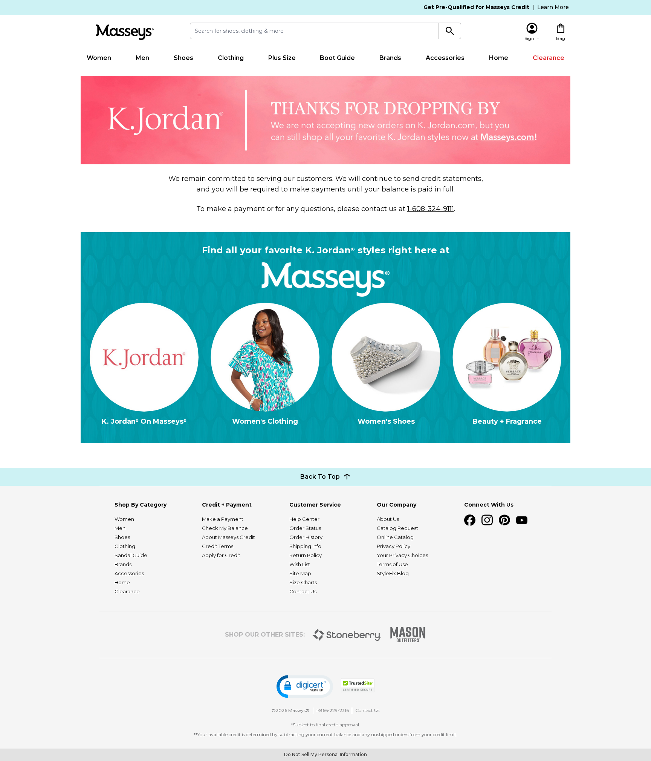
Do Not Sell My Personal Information (325, 754)
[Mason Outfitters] (407, 634)
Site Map (300, 573)
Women (99, 57)
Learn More (553, 7)
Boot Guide (337, 57)
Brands (390, 57)
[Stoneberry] (346, 634)
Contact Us (302, 591)
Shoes (183, 57)
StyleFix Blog (393, 573)
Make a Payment (222, 519)
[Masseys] (125, 32)
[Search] (450, 31)
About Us (388, 519)
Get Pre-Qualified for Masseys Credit (476, 7)
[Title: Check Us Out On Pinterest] (504, 520)
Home (498, 57)
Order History (305, 537)
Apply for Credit (221, 555)
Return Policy (305, 555)
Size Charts (303, 582)
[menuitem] (99, 58)
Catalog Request (397, 528)
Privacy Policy (393, 546)
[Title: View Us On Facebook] (469, 520)
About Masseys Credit (228, 537)
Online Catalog (395, 537)
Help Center (304, 519)
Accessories (445, 57)
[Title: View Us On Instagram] (487, 520)
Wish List (299, 564)
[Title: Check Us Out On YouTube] (521, 520)
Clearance (548, 57)
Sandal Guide (131, 555)
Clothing (231, 57)
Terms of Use (392, 564)
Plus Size (282, 57)
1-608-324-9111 (430, 209)
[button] (305, 686)
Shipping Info (305, 546)
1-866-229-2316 (332, 710)
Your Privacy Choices (402, 555)
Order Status (305, 528)
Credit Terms (217, 546)
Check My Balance (225, 528)
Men (142, 57)
